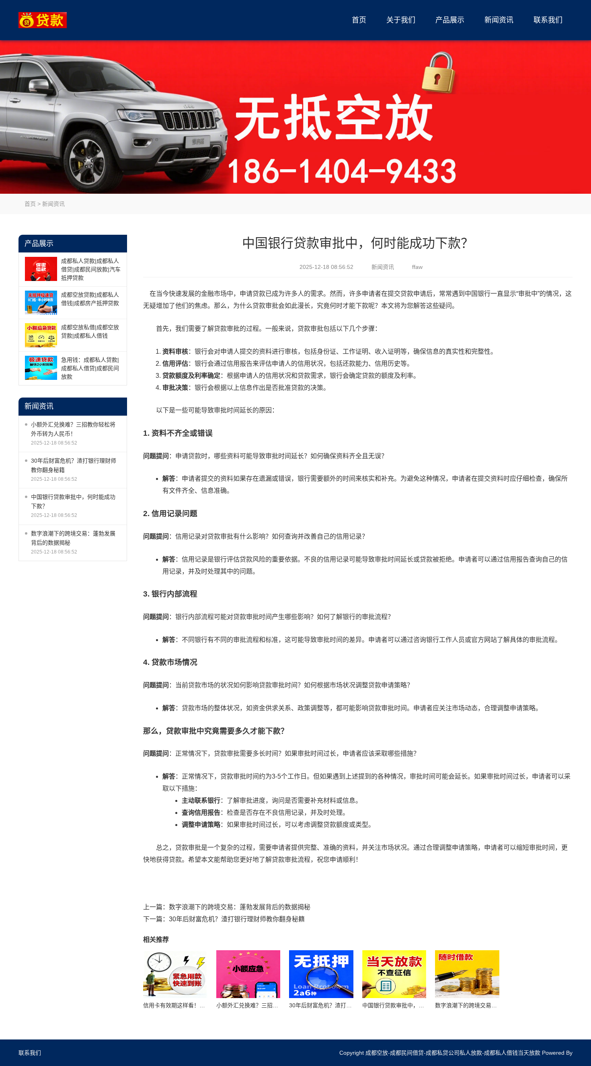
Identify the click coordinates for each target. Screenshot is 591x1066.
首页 (359, 20)
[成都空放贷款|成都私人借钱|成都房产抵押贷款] (41, 303)
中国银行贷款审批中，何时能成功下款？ (73, 501)
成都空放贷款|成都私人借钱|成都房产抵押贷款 (90, 298)
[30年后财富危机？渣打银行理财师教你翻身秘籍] (321, 974)
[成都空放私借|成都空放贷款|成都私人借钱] (41, 335)
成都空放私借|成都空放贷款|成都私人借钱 (90, 331)
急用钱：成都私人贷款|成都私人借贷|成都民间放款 (90, 368)
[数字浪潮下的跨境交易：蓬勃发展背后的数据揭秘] (467, 974)
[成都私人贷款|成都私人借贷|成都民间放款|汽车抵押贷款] (41, 269)
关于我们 (400, 20)
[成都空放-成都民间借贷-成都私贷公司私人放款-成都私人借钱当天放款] (56, 20)
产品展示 (449, 20)
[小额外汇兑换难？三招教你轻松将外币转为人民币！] (248, 974)
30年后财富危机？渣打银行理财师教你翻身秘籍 (73, 465)
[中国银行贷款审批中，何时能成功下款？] (394, 974)
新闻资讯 (498, 20)
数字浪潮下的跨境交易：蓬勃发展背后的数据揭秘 (73, 538)
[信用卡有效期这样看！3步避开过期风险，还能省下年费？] (175, 974)
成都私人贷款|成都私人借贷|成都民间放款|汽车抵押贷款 (91, 269)
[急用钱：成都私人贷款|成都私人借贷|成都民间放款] (41, 368)
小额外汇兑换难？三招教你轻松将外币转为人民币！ (73, 429)
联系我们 (548, 20)
